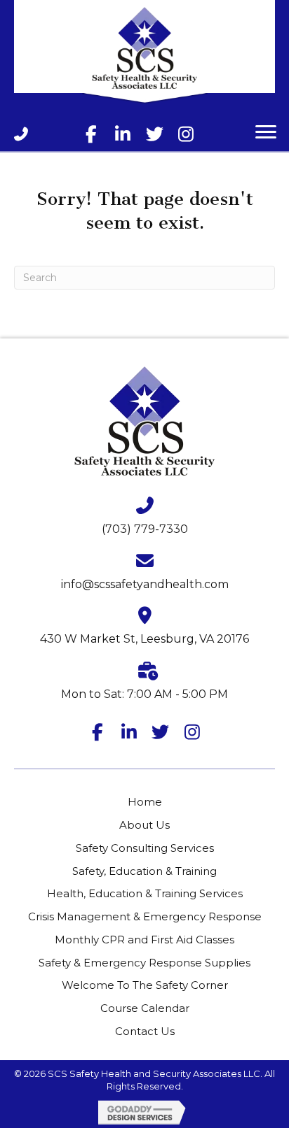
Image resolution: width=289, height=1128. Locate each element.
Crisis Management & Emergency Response (145, 916)
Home (145, 801)
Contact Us (145, 1031)
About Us (144, 824)
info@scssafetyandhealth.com (145, 584)
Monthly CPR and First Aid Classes (144, 939)
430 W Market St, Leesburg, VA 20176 (144, 638)
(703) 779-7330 (145, 529)
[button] (91, 134)
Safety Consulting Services (145, 848)
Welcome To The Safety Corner (145, 985)
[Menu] (266, 132)
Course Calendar (144, 1008)
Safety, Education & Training (144, 871)
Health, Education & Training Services (145, 893)
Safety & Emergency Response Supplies (144, 962)
